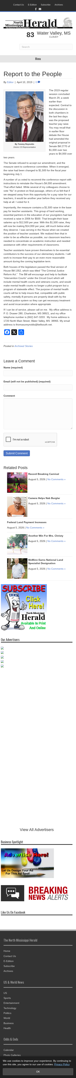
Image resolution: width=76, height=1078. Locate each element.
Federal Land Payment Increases (26, 522)
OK (38, 1071)
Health (7, 1028)
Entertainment (11, 1003)
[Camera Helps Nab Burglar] (17, 506)
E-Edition (32, 5)
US (5, 993)
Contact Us (18, 5)
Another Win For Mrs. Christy (45, 535)
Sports (7, 998)
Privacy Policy (62, 1064)
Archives (59, 5)
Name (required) (13, 367)
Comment (9, 395)
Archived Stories (23, 346)
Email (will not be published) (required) (27, 381)
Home (7, 951)
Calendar (9, 1050)
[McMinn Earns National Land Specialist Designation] (17, 568)
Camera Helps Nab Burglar (44, 498)
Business (9, 1023)
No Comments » (56, 479)
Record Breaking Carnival (43, 474)
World (7, 1018)
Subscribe (46, 5)
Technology (10, 1008)
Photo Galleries (12, 1055)
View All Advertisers (37, 829)
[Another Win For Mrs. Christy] (17, 544)
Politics (7, 1013)
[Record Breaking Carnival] (17, 482)
